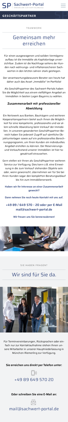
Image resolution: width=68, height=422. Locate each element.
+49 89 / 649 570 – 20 (22, 204)
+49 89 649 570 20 (34, 379)
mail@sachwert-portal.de (34, 209)
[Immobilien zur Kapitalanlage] (22, 5)
